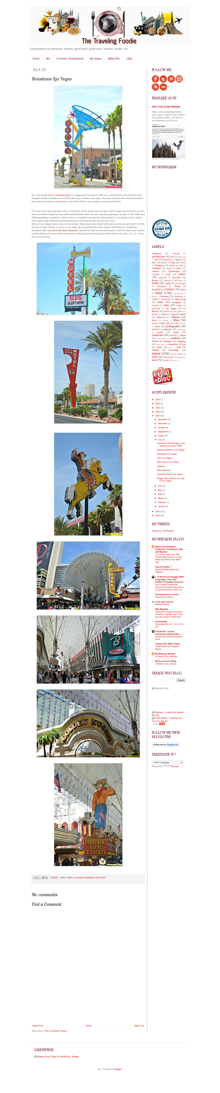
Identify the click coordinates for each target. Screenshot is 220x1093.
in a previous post (60, 195)
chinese (155, 271)
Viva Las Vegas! (164, 458)
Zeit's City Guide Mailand (166, 106)
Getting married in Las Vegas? (171, 450)
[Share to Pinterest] (46, 877)
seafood (175, 338)
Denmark (176, 277)
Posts (36, 58)
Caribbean (156, 268)
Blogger (118, 1069)
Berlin (164, 262)
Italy (166, 305)
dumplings (161, 286)
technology (173, 350)
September (163, 431)
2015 (157, 408)
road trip (173, 335)
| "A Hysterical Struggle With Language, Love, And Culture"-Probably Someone (169, 579)
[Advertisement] (88, 1000)
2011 (157, 515)
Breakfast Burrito (162, 604)
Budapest (159, 265)
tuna (173, 354)
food (158, 293)
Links (129, 58)
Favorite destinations (70, 58)
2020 (157, 399)
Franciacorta (178, 293)
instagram (176, 302)
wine (154, 360)
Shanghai (167, 341)
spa (184, 344)
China (178, 268)
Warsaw (180, 357)
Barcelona (167, 260)
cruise (168, 274)
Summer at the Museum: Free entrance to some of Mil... (171, 444)
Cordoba (156, 274)
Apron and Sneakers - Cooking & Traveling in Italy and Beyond (169, 549)
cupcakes (162, 277)
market (182, 314)
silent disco (160, 344)
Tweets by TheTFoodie (162, 531)
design (155, 280)
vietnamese (168, 357)
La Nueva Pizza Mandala (166, 656)
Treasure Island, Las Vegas (170, 474)
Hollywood (166, 299)
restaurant (157, 335)
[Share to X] (40, 877)
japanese (156, 308)
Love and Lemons (164, 602)
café (181, 265)
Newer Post (37, 1026)
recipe (176, 332)
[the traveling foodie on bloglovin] (166, 746)
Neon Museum (164, 470)
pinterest (155, 329)
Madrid (165, 314)
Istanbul (155, 305)
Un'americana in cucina (167, 594)
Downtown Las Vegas (167, 454)
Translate (174, 766)
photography (89, 877)
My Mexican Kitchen (165, 654)
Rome (183, 335)
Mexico (176, 317)
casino (169, 268)
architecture (158, 256)
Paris (184, 323)
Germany (164, 296)
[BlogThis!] (37, 877)
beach (178, 259)
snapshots (173, 344)
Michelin (165, 320)
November (163, 423)
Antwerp (176, 253)
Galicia (154, 296)
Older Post (139, 1026)
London (166, 311)
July (160, 439)
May (160, 490)
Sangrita (161, 466)
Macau (155, 314)
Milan (176, 320)
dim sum (178, 280)
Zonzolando (161, 621)
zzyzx (174, 360)
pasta (157, 326)
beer (154, 262)
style (178, 347)
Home (88, 1026)
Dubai (168, 283)
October (162, 427)
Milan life (114, 58)
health (154, 299)
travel (98, 877)
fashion (170, 289)
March (161, 498)
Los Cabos (178, 311)
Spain (159, 347)
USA (104, 877)
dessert (167, 280)
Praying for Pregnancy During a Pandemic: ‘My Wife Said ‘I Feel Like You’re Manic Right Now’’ (169, 614)
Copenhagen (174, 271)
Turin (180, 354)
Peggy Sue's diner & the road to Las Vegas (170, 479)
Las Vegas (78, 877)
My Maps (96, 58)
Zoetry (166, 360)
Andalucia (156, 253)
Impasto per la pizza (164, 597)
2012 (157, 511)
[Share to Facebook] (43, 877)
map (173, 314)
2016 (157, 403)
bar (156, 259)
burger (172, 265)
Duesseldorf (180, 283)
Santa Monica (162, 338)
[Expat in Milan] (162, 384)
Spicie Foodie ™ (163, 567)
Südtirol (155, 350)
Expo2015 (156, 289)
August (161, 435)
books (183, 262)
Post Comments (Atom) (56, 1031)
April (160, 494)
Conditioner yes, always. (166, 664)
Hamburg (178, 296)
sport (170, 347)
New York (165, 323)
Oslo (176, 323)
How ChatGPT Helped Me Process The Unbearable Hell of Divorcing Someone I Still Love (169, 587)
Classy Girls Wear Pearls (167, 644)
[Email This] (34, 877)
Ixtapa (179, 305)
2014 (157, 412)
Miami (154, 320)
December (163, 419)
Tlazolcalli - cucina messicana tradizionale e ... (169, 632)
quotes (160, 332)
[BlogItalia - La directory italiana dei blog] (169, 715)
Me (48, 58)
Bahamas (182, 257)
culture (70, 877)
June (160, 486)
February (162, 502)
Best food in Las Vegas (168, 462)
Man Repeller (161, 609)
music (154, 323)
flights (183, 289)
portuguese (181, 329)
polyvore (168, 329)
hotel (160, 302)
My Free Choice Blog (165, 661)
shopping (181, 341)
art (172, 257)
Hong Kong (180, 299)
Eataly (177, 286)
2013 (157, 416)
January (162, 506)
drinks (155, 283)
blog (173, 262)
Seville (155, 341)
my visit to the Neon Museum (62, 230)
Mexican (161, 317)
